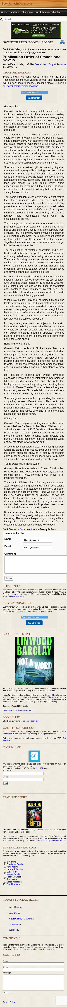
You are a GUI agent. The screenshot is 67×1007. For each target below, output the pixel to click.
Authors (14, 12)
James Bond (15, 924)
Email (7, 546)
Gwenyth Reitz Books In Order (28, 42)
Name (7, 539)
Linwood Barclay (52, 695)
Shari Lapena (13, 884)
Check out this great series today (50, 841)
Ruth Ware (12, 879)
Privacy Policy (9, 1002)
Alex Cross (14, 913)
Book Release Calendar (48, 12)
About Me (40, 768)
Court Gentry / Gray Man (21, 918)
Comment (10, 553)
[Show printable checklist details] (62, 42)
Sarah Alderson (14, 881)
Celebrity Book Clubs (32, 721)
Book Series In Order (14, 529)
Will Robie (14, 930)
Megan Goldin (13, 874)
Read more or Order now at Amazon (18, 710)
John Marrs (12, 866)
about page (38, 949)
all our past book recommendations (38, 611)
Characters (27, 12)
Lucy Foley (12, 871)
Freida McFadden (15, 864)
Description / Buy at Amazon (50, 64)
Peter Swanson (14, 876)
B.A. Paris (11, 861)
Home (4, 12)
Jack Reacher (16, 907)
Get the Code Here (16, 596)
